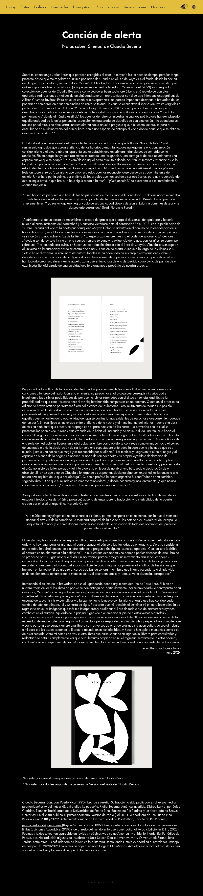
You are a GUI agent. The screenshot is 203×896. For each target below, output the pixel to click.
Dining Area (82, 7)
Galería (40, 7)
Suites (24, 7)
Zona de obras (108, 7)
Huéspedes (59, 7)
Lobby (11, 7)
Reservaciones (135, 7)
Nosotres (158, 7)
